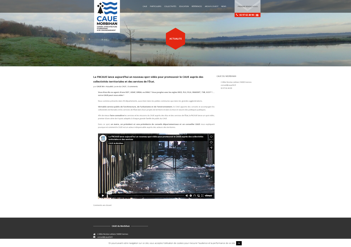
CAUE (145, 6)
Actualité (109, 86)
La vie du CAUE (120, 86)
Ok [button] (239, 243)
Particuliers (155, 6)
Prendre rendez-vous (248, 6)
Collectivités (170, 6)
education (184, 6)
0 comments (133, 86)
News (223, 6)
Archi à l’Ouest (211, 6)
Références (197, 6)
